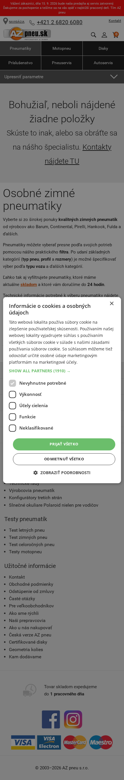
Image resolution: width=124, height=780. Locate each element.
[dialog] (62, 390)
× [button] (111, 304)
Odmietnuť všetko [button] (64, 458)
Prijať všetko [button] (64, 444)
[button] (62, 370)
